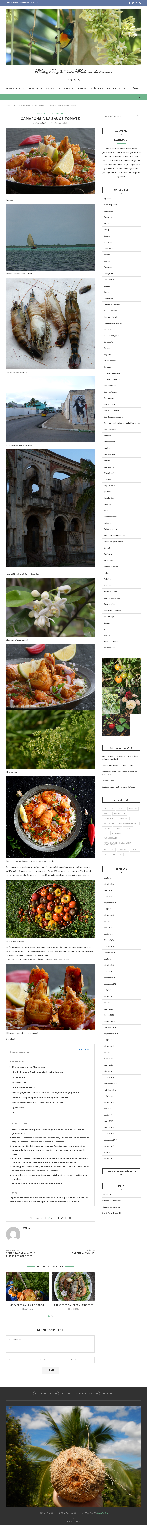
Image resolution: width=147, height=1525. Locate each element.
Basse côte (109, 217)
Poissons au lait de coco (114, 535)
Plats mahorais (15, 89)
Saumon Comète (111, 591)
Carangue (108, 267)
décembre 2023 (110, 952)
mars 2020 (108, 1008)
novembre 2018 (110, 1083)
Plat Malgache (118, 833)
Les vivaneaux (110, 429)
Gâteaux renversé (112, 379)
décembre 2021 (110, 983)
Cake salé (108, 248)
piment (128, 828)
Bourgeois (108, 229)
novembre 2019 (110, 1021)
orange (107, 828)
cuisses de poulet (111, 310)
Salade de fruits (111, 566)
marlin (107, 460)
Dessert (81, 89)
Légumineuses (110, 819)
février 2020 (109, 1015)
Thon (106, 855)
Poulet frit (108, 554)
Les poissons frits (112, 410)
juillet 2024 (109, 915)
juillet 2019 (109, 1046)
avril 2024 (108, 933)
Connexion (106, 1194)
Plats (106, 510)
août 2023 (108, 958)
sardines (108, 585)
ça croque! (108, 242)
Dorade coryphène (112, 335)
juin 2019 (107, 1052)
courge (107, 285)
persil (117, 828)
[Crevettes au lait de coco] (27, 1286)
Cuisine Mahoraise (112, 304)
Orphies (107, 479)
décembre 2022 (110, 977)
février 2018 (109, 1127)
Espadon (108, 354)
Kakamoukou (110, 385)
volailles (117, 855)
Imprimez (84, 1049)
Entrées (107, 348)
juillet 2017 (109, 1158)
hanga (106, 814)
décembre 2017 (110, 1139)
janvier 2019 (109, 1077)
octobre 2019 (110, 1027)
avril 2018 (108, 1114)
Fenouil (121, 809)
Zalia (44, 123)
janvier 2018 (109, 1133)
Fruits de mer (65, 89)
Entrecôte (108, 341)
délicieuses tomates (113, 323)
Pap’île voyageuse (117, 89)
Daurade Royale (111, 317)
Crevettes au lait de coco (27, 1305)
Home (9, 106)
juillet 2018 (109, 1102)
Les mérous (109, 398)
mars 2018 (108, 1121)
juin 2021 (107, 1002)
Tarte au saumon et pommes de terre (118, 786)
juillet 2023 (109, 965)
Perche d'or (109, 498)
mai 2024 (108, 927)
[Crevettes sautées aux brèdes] (73, 1286)
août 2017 (108, 1152)
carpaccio (108, 809)
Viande (50, 89)
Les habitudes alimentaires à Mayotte (22, 3)
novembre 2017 (110, 1146)
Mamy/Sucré (109, 823)
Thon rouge (109, 616)
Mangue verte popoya (128, 823)
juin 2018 (107, 1108)
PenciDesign (102, 1513)
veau (106, 629)
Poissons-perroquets (113, 541)
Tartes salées (110, 604)
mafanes (124, 819)
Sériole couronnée (112, 597)
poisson (107, 523)
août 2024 (108, 909)
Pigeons (107, 504)
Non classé (109, 473)
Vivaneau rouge (111, 641)
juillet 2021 (109, 996)
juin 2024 (107, 921)
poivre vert (109, 850)
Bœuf (106, 223)
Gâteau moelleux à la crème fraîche (117, 765)
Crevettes (39, 106)
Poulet (107, 547)
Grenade (133, 809)
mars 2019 (108, 1064)
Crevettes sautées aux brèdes (73, 1305)
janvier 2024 (109, 946)
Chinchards (109, 279)
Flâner (134, 89)
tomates (108, 622)
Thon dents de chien (113, 610)
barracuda (108, 210)
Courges (107, 292)
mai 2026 (108, 890)
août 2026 (108, 877)
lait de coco (120, 814)
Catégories (96, 89)
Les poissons (34, 89)
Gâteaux (107, 367)
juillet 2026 (109, 884)
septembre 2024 (111, 902)
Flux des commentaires (112, 1206)
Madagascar (109, 441)
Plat (105, 833)
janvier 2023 (109, 971)
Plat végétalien (110, 838)
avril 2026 (108, 896)
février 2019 (109, 1071)
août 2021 (108, 990)
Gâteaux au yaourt (112, 373)
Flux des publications (111, 1200)
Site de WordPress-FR (112, 1213)
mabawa (107, 435)
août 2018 (108, 1096)
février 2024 (109, 940)
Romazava (108, 560)
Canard (107, 260)
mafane (107, 448)
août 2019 (108, 1040)
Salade (135, 850)
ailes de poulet (110, 204)
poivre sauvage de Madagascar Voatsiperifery (117, 844)
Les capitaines (110, 391)
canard (107, 254)
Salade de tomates (110, 780)
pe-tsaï (107, 491)
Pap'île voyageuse (112, 485)
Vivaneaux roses (111, 647)
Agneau (107, 198)
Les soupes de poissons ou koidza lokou (122, 423)
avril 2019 (108, 1058)
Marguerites (109, 454)
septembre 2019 (111, 1033)
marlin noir (109, 466)
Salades (107, 573)
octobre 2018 (110, 1090)
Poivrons (123, 850)
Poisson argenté (111, 529)
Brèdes (107, 235)
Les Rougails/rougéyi (113, 416)
